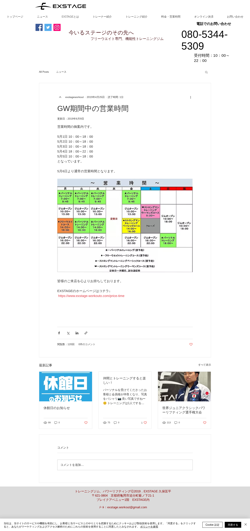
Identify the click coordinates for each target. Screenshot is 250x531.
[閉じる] (245, 524)
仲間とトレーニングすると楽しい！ (124, 380)
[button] (206, 71)
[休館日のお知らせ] (65, 386)
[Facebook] (39, 27)
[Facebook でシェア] (59, 333)
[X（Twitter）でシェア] (68, 333)
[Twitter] (48, 27)
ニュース (61, 71)
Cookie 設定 (212, 524)
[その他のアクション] (190, 97)
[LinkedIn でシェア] (77, 333)
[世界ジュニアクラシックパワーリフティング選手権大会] (184, 386)
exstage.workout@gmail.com (127, 507)
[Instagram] (57, 27)
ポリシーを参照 (149, 526)
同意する (233, 524)
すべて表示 (204, 364)
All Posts (44, 71)
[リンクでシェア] (86, 333)
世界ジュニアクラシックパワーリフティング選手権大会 (183, 410)
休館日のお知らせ (57, 408)
